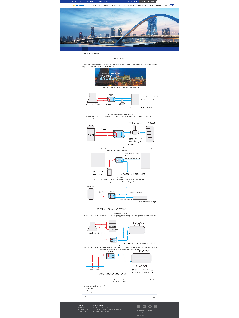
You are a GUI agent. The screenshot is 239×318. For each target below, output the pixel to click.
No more (87, 296)
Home (94, 5)
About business (81, 307)
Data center (87, 298)
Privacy (158, 5)
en (173, 5)
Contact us (136, 1)
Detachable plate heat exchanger (101, 311)
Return (153, 297)
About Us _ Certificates (83, 312)
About (100, 5)
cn (170, 5)
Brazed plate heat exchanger (100, 307)
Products (107, 5)
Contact (151, 5)
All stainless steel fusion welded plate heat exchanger (107, 309)
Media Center (116, 5)
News (123, 5)
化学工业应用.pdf (88, 67)
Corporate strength (83, 311)
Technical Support (141, 5)
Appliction (131, 5)
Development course (83, 309)
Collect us (130, 1)
